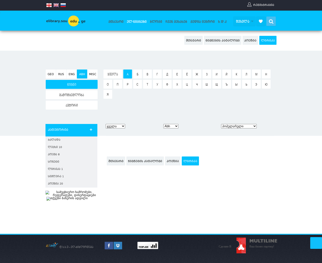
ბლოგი (156, 21)
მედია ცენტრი (202, 21)
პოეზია (250, 41)
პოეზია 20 (55, 184)
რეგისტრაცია (263, 5)
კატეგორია (58, 130)
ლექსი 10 (55, 147)
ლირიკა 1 (55, 169)
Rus (61, 74)
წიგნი (71, 85)
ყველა (112, 74)
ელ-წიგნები (137, 21)
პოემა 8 (54, 155)
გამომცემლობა (71, 95)
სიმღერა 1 (56, 177)
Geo (51, 74)
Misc (92, 74)
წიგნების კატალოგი (223, 41)
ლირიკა (268, 41)
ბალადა (54, 140)
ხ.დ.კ (222, 21)
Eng (72, 74)
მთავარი (116, 21)
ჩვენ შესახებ (176, 21)
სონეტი (53, 162)
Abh (82, 74)
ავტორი (72, 105)
